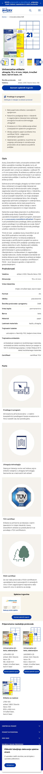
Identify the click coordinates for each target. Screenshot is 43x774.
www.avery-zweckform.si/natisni (19, 219)
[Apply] (30, 10)
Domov (4, 17)
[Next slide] (41, 62)
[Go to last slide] (2, 62)
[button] (5, 62)
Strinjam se (10, 765)
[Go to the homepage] (7, 11)
